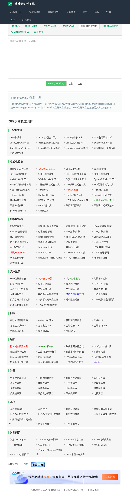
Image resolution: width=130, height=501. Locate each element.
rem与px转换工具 (102, 346)
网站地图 (94, 490)
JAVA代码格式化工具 (48, 179)
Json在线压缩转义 (103, 137)
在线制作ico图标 (18, 351)
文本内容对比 (101, 284)
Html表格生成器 (18, 200)
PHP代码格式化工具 (76, 174)
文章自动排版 (45, 278)
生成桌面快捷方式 (75, 346)
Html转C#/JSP (69, 25)
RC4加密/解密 (17, 236)
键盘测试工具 (16, 263)
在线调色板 (99, 351)
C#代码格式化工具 (19, 179)
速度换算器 (99, 388)
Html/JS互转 (31, 25)
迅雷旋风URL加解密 (76, 226)
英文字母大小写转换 (20, 299)
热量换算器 (15, 383)
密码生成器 (71, 242)
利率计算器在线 (18, 377)
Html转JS (15, 25)
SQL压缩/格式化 (46, 174)
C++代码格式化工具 (76, 184)
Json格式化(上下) (47, 137)
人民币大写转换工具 (48, 299)
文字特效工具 (16, 294)
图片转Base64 (17, 252)
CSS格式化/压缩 (46, 168)
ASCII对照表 (44, 444)
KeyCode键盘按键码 (76, 257)
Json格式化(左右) (74, 137)
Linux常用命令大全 (75, 454)
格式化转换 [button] (35, 11)
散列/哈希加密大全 (19, 242)
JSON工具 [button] (16, 11)
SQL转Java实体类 (103, 142)
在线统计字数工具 (19, 289)
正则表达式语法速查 (104, 205)
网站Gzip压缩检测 (19, 357)
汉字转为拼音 (16, 284)
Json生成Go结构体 (75, 142)
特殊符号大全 (44, 424)
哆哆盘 (25, 464)
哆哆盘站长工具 (24, 4)
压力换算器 (71, 383)
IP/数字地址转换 (102, 247)
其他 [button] (13, 19)
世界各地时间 (72, 409)
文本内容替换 (72, 284)
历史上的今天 (72, 424)
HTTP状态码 (16, 444)
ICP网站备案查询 (102, 357)
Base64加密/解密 (103, 226)
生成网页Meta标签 (47, 351)
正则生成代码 (16, 205)
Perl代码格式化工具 (103, 184)
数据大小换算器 (46, 393)
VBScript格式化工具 (20, 189)
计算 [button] (109, 11)
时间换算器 (71, 388)
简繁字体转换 (100, 278)
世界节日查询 (72, 414)
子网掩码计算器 (46, 377)
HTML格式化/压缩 (19, 168)
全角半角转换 (100, 294)
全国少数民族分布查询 (105, 414)
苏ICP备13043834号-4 (76, 490)
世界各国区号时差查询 (49, 414)
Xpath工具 (43, 210)
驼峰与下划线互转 (75, 294)
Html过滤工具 (45, 205)
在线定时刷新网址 (75, 351)
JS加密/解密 (100, 168)
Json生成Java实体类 (48, 142)
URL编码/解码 (17, 257)
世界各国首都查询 (103, 409)
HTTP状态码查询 (74, 362)
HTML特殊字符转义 (75, 444)
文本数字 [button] (71, 11)
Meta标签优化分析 (19, 362)
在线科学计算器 (73, 377)
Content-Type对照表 (48, 439)
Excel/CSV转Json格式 (49, 148)
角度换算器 (15, 393)
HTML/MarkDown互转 (77, 200)
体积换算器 (43, 383)
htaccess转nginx (46, 346)
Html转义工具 (49, 25)
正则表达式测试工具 (104, 200)
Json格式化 (16, 137)
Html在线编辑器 (18, 278)
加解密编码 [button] (53, 11)
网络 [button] (85, 11)
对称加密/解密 (45, 231)
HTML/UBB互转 (46, 200)
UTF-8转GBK (44, 252)
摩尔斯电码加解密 (47, 242)
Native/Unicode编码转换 (50, 257)
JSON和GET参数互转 (104, 148)
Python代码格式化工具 (105, 179)
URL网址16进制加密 (48, 226)
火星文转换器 (44, 284)
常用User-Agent (18, 439)
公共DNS (98, 320)
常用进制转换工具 (19, 304)
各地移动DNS (100, 325)
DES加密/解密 (101, 231)
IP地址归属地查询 (19, 320)
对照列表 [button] (27, 19)
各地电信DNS (45, 325)
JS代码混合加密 (18, 174)
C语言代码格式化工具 (49, 184)
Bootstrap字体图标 (19, 454)
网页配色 (98, 362)
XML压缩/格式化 (102, 174)
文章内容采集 (73, 278)
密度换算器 (71, 393)
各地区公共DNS (18, 325)
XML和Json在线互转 (20, 148)
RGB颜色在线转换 (47, 304)
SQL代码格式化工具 (76, 179)
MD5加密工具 (17, 226)
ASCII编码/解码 (101, 252)
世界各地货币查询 (19, 414)
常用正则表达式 (73, 205)
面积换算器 (99, 377)
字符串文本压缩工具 (48, 294)
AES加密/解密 (73, 231)
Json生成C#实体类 (19, 142)
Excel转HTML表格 (19, 32)
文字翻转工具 (72, 289)
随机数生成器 (72, 299)
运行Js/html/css (18, 210)
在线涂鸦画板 (16, 409)
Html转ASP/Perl (110, 25)
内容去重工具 (100, 289)
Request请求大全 (74, 439)
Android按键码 (101, 257)
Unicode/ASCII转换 (75, 252)
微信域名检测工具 (19, 346)
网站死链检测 (44, 357)
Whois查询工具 (74, 357)
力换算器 (98, 393)
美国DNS (70, 331)
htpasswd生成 (45, 247)
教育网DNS (43, 331)
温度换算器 (43, 388)
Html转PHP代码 (89, 25)
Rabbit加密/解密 (46, 236)
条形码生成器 (72, 247)
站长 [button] (97, 11)
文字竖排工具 (44, 289)
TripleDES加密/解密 (75, 236)
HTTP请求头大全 (102, 439)
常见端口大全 (100, 444)
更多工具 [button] (38, 32)
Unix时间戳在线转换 (104, 299)
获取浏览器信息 (73, 320)
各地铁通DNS (17, 331)
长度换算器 (15, 388)
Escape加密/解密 (18, 231)
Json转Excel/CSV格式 (77, 148)
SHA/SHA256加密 (103, 236)
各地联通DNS (72, 325)
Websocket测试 (46, 320)
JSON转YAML (17, 153)
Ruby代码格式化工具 (20, 184)
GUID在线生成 (17, 247)
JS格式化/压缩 (73, 168)
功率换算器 (99, 383)
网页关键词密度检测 (48, 362)
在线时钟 (42, 409)
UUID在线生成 (101, 242)
